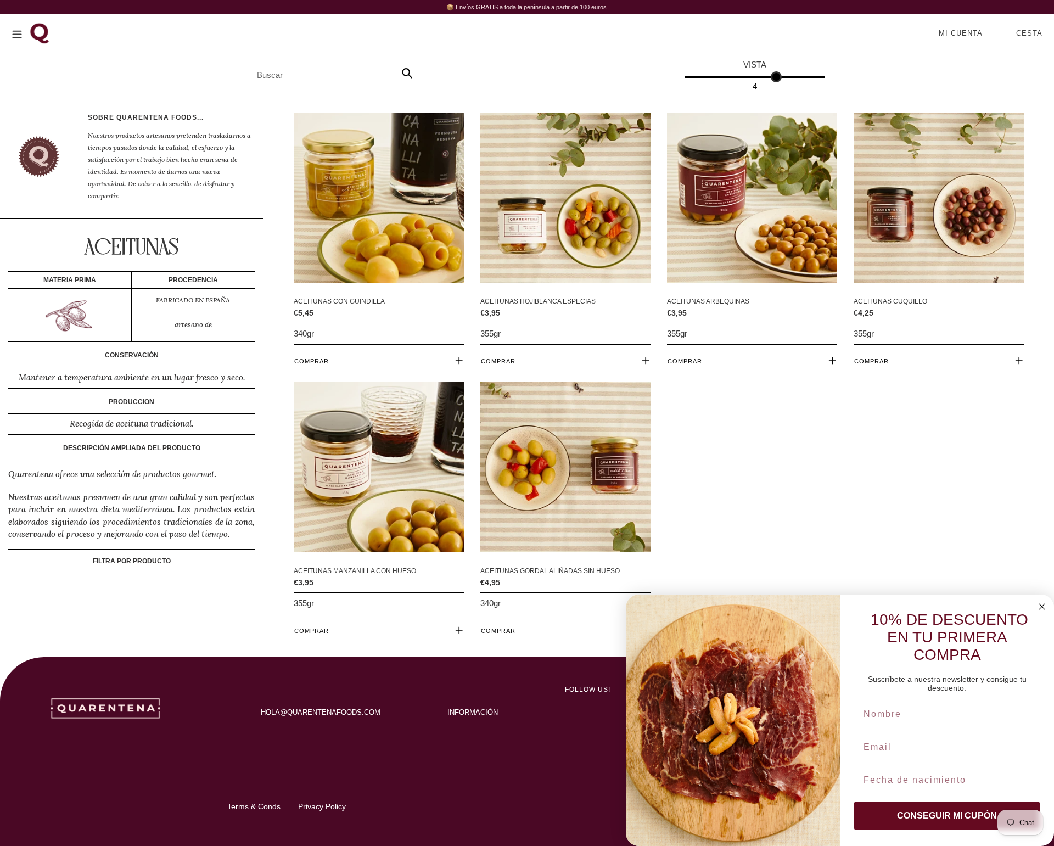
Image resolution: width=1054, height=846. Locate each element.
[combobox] (336, 73)
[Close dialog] (1042, 606)
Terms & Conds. (255, 806)
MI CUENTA (964, 33)
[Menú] (17, 33)
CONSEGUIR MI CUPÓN (947, 815)
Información (472, 712)
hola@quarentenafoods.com (320, 712)
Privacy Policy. (322, 806)
